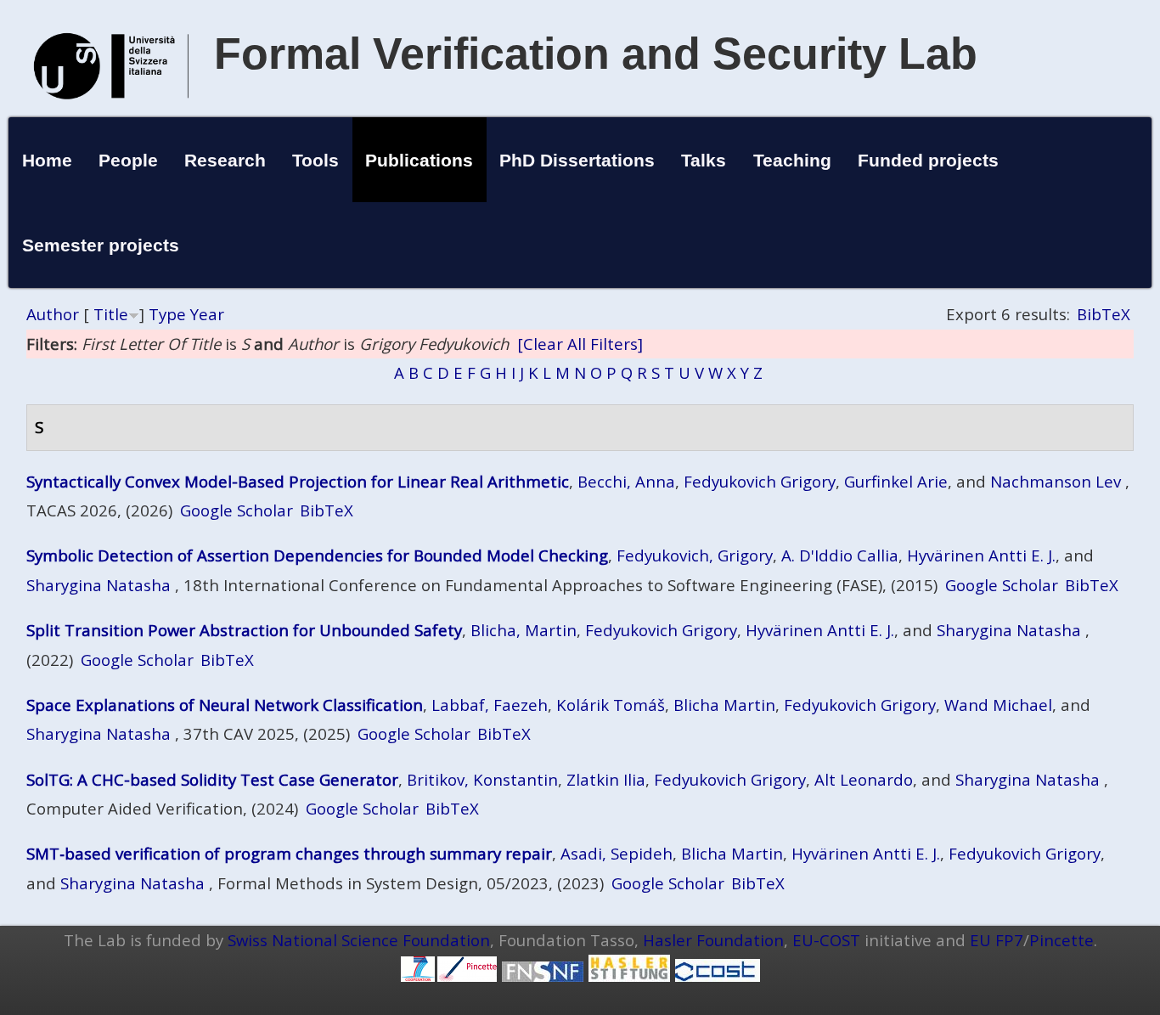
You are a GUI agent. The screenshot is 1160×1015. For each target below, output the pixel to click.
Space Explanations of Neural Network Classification (224, 704)
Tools (315, 160)
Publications (419, 160)
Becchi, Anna (626, 481)
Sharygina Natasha (98, 584)
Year (207, 313)
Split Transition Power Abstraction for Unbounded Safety (244, 629)
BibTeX (1103, 313)
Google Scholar (236, 510)
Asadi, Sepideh (616, 853)
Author (52, 313)
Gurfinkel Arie (896, 481)
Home (47, 160)
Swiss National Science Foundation (359, 939)
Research (225, 160)
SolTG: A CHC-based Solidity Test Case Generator (212, 779)
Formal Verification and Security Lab (595, 53)
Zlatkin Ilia (605, 779)
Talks (703, 160)
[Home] (111, 116)
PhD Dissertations (577, 160)
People (128, 160)
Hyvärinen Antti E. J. (981, 555)
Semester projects (100, 245)
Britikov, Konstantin (482, 779)
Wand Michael (998, 704)
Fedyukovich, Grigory (695, 555)
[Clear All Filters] (580, 343)
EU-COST (826, 939)
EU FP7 (996, 939)
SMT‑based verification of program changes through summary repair (289, 853)
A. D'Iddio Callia (839, 555)
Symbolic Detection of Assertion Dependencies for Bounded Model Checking (317, 555)
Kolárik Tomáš (610, 704)
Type (167, 313)
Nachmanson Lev (1055, 481)
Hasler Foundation (713, 939)
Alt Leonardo (863, 779)
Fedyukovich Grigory (760, 481)
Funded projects (928, 160)
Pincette (1061, 939)
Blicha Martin (724, 704)
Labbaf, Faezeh (489, 704)
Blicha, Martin (523, 629)
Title (110, 313)
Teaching (792, 160)
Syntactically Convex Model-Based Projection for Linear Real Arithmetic (297, 481)
